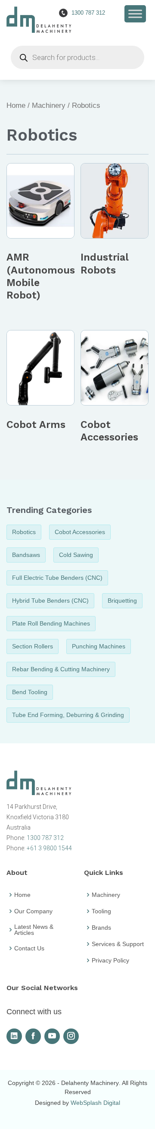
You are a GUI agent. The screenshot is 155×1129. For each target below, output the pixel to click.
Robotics (24, 531)
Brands (101, 928)
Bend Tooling (29, 692)
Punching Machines (98, 646)
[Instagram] (71, 1036)
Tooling (101, 911)
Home (15, 105)
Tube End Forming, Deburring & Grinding (68, 714)
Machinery (48, 105)
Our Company (33, 911)
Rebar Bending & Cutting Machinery (61, 669)
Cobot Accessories (80, 531)
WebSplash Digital (95, 1102)
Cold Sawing (76, 554)
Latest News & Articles (33, 930)
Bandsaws (26, 554)
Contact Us (29, 948)
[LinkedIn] (14, 1036)
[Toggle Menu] (135, 13)
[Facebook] (33, 1036)
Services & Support (118, 944)
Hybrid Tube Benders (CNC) (50, 600)
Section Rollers (32, 646)
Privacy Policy (110, 960)
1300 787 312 (45, 837)
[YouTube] (52, 1036)
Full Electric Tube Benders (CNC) (57, 577)
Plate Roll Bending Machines (51, 623)
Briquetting (122, 600)
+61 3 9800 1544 (49, 848)
